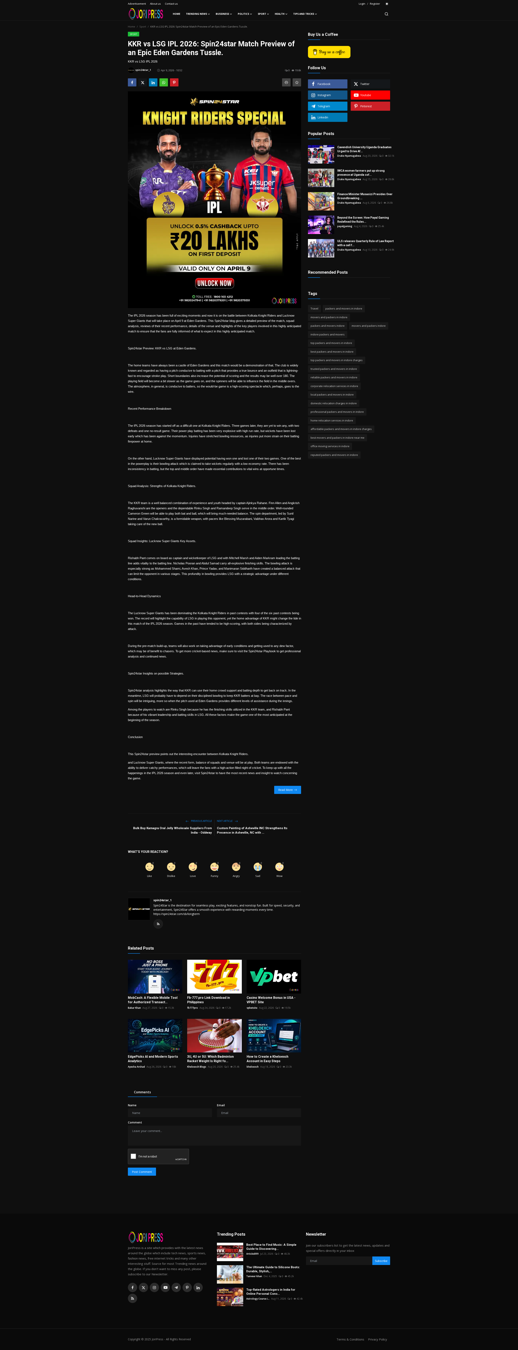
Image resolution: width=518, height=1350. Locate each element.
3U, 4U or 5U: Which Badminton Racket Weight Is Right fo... (210, 1059)
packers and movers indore (328, 326)
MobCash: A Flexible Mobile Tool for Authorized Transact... (152, 1000)
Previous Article (201, 821)
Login (362, 3)
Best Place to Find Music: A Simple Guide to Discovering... (271, 1247)
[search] (386, 14)
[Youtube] (165, 1287)
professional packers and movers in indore (337, 412)
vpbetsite (252, 1008)
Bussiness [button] (222, 14)
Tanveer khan (254, 1276)
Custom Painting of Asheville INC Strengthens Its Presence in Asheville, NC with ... (252, 830)
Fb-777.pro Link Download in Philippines (208, 1000)
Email (221, 1105)
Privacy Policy (377, 1339)
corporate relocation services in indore (334, 386)
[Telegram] (176, 1287)
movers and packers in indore (329, 317)
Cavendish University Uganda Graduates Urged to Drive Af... (364, 149)
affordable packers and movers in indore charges (341, 429)
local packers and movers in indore (332, 394)
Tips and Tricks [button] (303, 14)
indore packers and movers (328, 334)
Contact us (171, 3)
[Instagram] (154, 1287)
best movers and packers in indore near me (337, 437)
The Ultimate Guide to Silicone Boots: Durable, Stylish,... (273, 1269)
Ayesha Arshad (136, 1066)
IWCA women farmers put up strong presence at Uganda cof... (361, 172)
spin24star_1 (162, 900)
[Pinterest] (187, 1287)
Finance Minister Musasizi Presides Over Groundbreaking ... (365, 196)
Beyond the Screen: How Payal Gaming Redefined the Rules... (363, 219)
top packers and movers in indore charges (337, 360)
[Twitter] (143, 1287)
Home (176, 14)
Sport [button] (262, 14)
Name (132, 1105)
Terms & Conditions (350, 1339)
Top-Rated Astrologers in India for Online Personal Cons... (270, 1292)
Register (375, 3)
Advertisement (137, 3)
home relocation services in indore (332, 420)
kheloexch (253, 1066)
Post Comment (142, 1172)
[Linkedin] (198, 1287)
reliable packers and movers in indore (334, 377)
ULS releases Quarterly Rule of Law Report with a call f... (365, 243)
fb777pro (192, 1008)
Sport (142, 26)
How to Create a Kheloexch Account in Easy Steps (267, 1059)
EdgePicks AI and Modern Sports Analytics (153, 1059)
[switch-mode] (387, 3)
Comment (135, 1122)
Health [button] (279, 14)
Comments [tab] (142, 1092)
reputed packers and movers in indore (334, 455)
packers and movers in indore (343, 308)
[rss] (132, 1298)
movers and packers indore (369, 326)
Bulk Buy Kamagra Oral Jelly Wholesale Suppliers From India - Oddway (172, 830)
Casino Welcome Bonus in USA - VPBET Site (271, 1000)
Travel (314, 308)
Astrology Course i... (258, 1298)
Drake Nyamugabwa (349, 155)
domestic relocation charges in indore (334, 403)
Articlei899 (252, 1253)
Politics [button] (243, 14)
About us (155, 3)
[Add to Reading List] (297, 82)
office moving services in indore (330, 446)
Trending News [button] (196, 14)
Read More (285, 790)
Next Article (225, 821)
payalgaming (344, 226)
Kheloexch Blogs (196, 1066)
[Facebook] (132, 1287)
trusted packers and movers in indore (334, 369)
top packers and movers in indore (331, 343)
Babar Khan (134, 1008)
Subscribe (381, 1261)
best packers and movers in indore (332, 351)
